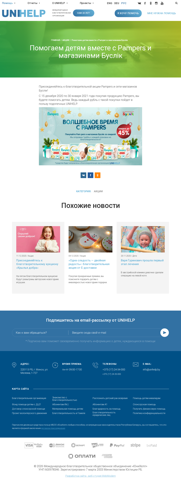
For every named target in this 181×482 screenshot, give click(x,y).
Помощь (7, 3)
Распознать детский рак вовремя (110, 398)
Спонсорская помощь (144, 404)
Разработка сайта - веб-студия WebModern (90, 475)
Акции (98, 191)
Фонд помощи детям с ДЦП (26, 404)
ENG (109, 3)
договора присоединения (53, 428)
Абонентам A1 (100, 404)
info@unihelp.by (151, 369)
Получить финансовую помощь (149, 409)
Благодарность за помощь (107, 409)
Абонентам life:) (60, 404)
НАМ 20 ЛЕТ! (83, 13)
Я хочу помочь (128, 13)
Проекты (85, 3)
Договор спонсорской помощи (28, 409)
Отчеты (32, 3)
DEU (116, 3)
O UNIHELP (58, 3)
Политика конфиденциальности (149, 413)
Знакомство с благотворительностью (64, 398)
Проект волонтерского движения (29, 413)
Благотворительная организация (29, 398)
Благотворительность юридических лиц (104, 413)
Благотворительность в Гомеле (68, 413)
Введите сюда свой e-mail (89, 332)
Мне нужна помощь (161, 13)
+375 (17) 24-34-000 (114, 369)
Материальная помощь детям (67, 409)
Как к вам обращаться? (31, 332)
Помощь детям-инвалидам (146, 398)
